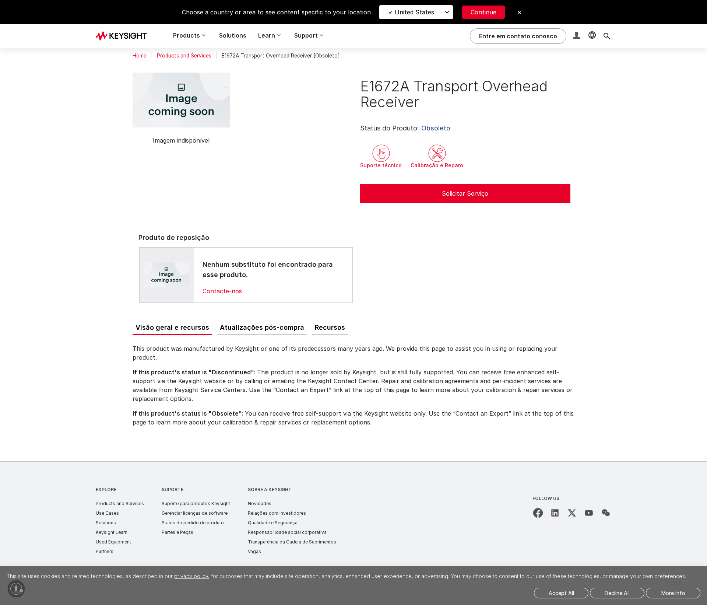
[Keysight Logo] (124, 36)
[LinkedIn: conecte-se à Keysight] (554, 512)
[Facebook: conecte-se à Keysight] (538, 512)
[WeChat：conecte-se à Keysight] (605, 512)
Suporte (172, 489)
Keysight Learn (111, 532)
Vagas (254, 551)
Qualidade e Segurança (273, 522)
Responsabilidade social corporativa (287, 532)
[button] (577, 36)
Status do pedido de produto (193, 522)
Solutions (232, 35)
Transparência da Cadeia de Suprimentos (292, 542)
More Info (673, 593)
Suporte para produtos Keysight (196, 503)
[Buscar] (606, 36)
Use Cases (107, 513)
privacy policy (191, 576)
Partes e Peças (177, 532)
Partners (104, 551)
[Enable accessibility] (16, 589)
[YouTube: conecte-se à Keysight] (588, 512)
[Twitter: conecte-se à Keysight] (571, 512)
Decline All (617, 593)
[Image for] (166, 275)
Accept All (561, 593)
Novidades (259, 503)
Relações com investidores (277, 513)
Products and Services (184, 56)
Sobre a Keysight (270, 489)
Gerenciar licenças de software (195, 513)
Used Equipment (113, 542)
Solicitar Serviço (465, 193)
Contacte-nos (222, 291)
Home (140, 56)
